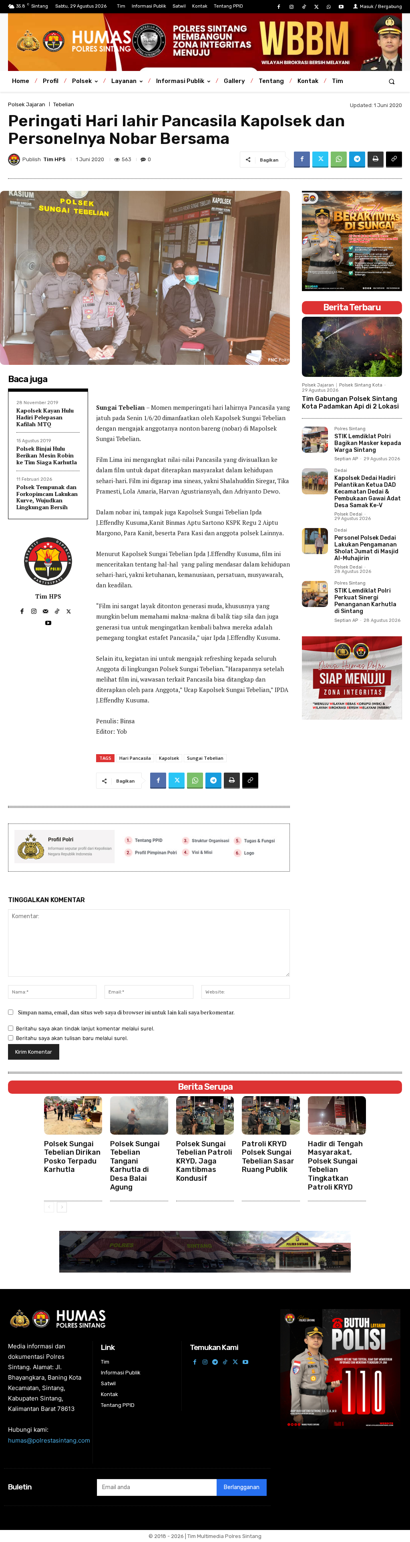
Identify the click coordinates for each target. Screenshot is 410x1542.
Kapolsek (169, 758)
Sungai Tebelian (205, 758)
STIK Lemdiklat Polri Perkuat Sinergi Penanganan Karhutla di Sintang (365, 600)
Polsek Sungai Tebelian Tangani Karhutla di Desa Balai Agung (135, 1165)
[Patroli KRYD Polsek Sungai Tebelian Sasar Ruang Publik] (271, 1115)
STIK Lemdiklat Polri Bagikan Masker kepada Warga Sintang (367, 443)
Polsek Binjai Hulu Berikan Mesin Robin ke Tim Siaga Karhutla (46, 455)
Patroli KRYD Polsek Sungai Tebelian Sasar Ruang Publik (268, 1156)
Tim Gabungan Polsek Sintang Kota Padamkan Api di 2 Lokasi (350, 402)
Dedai (340, 470)
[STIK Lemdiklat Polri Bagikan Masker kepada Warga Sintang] (315, 440)
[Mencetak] (376, 160)
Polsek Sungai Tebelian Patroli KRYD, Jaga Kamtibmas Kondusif (204, 1161)
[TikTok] (303, 7)
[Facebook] (279, 7)
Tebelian (63, 104)
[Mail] (45, 610)
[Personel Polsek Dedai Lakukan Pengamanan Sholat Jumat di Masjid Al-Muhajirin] (315, 541)
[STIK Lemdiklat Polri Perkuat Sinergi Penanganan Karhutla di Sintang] (315, 594)
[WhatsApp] (329, 7)
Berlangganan (241, 1487)
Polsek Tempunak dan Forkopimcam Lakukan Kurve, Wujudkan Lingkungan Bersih (47, 497)
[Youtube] (341, 7)
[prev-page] (49, 1207)
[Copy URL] (394, 160)
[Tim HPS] (15, 160)
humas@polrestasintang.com (49, 1440)
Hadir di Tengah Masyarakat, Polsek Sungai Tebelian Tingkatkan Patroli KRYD (335, 1165)
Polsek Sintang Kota (360, 385)
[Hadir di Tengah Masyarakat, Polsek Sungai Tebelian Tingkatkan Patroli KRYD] (337, 1115)
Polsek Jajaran (26, 104)
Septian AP (346, 458)
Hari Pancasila (135, 758)
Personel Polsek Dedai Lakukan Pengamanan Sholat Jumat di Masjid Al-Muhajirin (366, 547)
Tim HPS (54, 159)
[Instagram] (291, 7)
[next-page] (62, 1207)
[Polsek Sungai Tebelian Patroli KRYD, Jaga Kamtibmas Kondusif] (205, 1115)
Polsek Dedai (348, 514)
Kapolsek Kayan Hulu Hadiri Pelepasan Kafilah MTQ (45, 417)
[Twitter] (316, 7)
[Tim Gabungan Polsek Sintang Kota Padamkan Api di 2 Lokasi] (352, 347)
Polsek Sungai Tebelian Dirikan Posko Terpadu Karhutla (72, 1156)
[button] (392, 81)
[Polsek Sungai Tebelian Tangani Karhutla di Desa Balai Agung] (139, 1115)
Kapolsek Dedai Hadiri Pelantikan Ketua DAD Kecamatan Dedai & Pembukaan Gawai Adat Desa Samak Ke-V (367, 491)
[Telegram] (357, 160)
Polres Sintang (350, 429)
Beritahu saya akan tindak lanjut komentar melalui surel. (85, 1028)
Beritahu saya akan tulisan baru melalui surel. (72, 1038)
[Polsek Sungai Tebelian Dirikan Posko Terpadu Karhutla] (73, 1115)
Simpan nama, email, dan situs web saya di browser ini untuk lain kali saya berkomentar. (126, 1012)
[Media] (205, 41)
